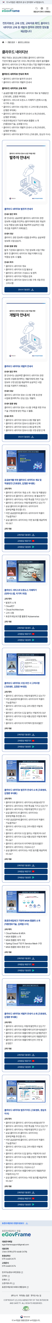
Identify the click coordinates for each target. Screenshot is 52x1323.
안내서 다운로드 (24, 289)
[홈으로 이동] (3, 42)
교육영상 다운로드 (24, 547)
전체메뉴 (47, 11)
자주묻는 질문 (24, 1295)
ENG (42, 11)
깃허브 (4, 1275)
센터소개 (14, 1295)
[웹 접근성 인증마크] (26, 1308)
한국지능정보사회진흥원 (11, 1272)
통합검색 (36, 11)
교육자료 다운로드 (24, 534)
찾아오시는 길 (36, 1295)
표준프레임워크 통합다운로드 (13, 1223)
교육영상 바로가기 (24, 541)
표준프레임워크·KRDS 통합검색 (14, 1287)
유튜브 (4, 1279)
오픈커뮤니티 (7, 1283)
